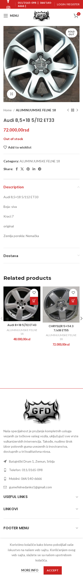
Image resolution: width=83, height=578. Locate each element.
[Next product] (77, 110)
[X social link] (22, 169)
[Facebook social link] (16, 169)
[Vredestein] (61, 372)
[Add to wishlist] (34, 293)
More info (30, 570)
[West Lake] (22, 372)
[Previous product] (68, 110)
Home (7, 110)
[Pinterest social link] (28, 169)
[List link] (41, 461)
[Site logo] (41, 15)
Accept (53, 570)
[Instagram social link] (8, 7)
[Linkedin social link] (34, 169)
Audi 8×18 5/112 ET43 (21, 325)
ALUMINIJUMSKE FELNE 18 (36, 110)
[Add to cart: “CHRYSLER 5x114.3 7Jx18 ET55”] (73, 301)
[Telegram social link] (40, 169)
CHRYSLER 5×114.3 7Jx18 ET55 (61, 328)
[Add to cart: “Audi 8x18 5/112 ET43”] (34, 301)
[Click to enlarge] (11, 94)
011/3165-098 (27, 2)
